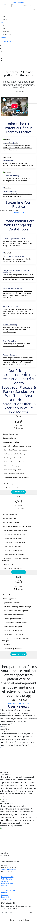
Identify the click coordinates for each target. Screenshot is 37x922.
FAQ (4, 26)
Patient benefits (6, 879)
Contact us (4, 895)
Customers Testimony (8, 891)
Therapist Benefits (7, 877)
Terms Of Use (5, 897)
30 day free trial (18, 91)
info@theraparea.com (8, 870)
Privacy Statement (7, 899)
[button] (18, 212)
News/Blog (4, 893)
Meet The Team (6, 885)
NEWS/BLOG (7, 34)
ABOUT (5, 29)
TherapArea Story (7, 883)
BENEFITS (3, 22)
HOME (5, 17)
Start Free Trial (18, 491)
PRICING (5, 20)
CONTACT (6, 31)
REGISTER (25, 5)
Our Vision (4, 881)
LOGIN (31, 5)
